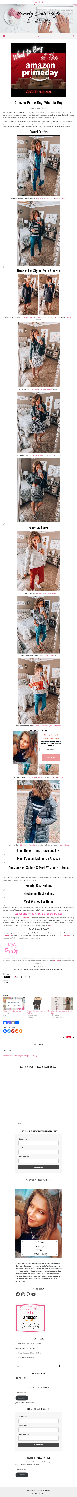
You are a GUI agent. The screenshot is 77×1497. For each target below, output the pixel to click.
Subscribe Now (51, 757)
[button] (51, 736)
